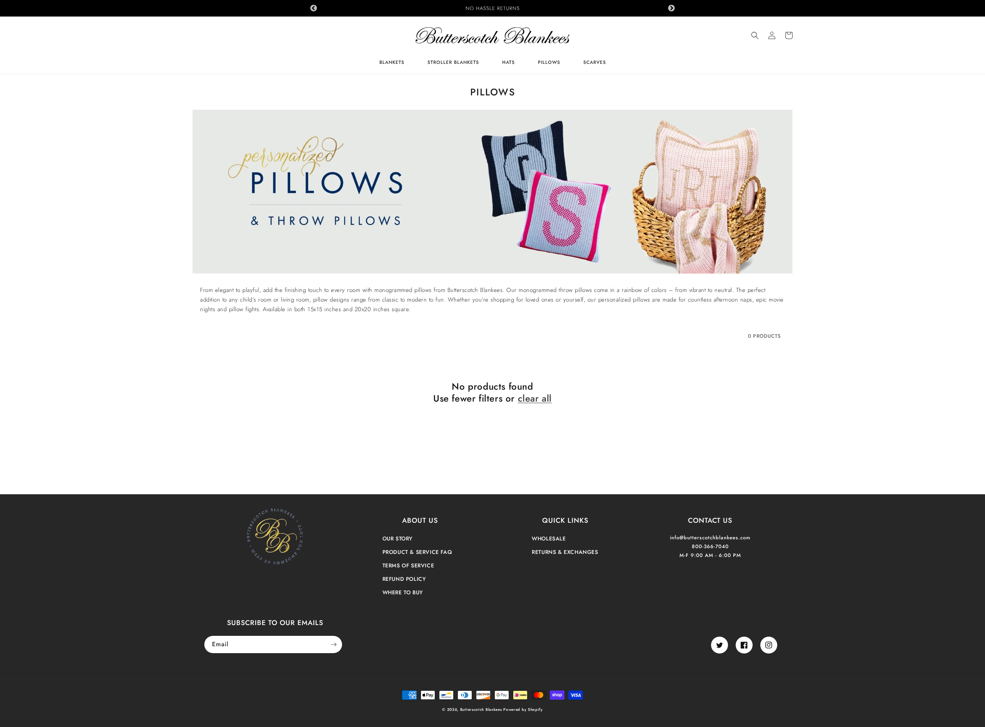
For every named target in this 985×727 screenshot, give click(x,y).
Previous (313, 8)
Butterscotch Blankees (481, 709)
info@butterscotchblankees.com (710, 537)
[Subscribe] (333, 644)
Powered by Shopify (523, 709)
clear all (535, 398)
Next (671, 8)
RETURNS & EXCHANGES (565, 552)
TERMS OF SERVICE (408, 565)
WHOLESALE (549, 538)
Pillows (549, 63)
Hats (508, 63)
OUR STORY (397, 538)
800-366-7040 (710, 546)
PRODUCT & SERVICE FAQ (417, 552)
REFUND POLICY (404, 579)
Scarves (594, 63)
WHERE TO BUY (402, 592)
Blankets (391, 63)
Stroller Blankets (453, 63)
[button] (754, 35)
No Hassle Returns (493, 8)
